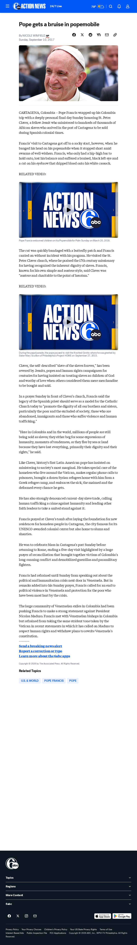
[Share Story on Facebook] (74, 35)
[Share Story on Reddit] (90, 35)
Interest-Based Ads (15, 933)
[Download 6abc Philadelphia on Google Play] (122, 916)
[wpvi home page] (12, 863)
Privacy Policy (12, 929)
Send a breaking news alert (40, 645)
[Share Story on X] (82, 35)
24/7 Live (56, 6)
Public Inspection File (37, 933)
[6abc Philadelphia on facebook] (9, 916)
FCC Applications (58, 933)
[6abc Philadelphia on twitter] (17, 916)
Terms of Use (106, 929)
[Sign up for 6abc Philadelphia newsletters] (35, 916)
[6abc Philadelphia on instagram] (26, 916)
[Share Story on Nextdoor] (99, 35)
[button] (7, 6)
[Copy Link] (115, 35)
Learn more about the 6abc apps (44, 655)
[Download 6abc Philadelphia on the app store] (102, 916)
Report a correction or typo (40, 650)
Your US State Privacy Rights (83, 929)
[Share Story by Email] (107, 35)
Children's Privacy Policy (55, 929)
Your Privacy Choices (31, 929)
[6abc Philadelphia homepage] (29, 6)
